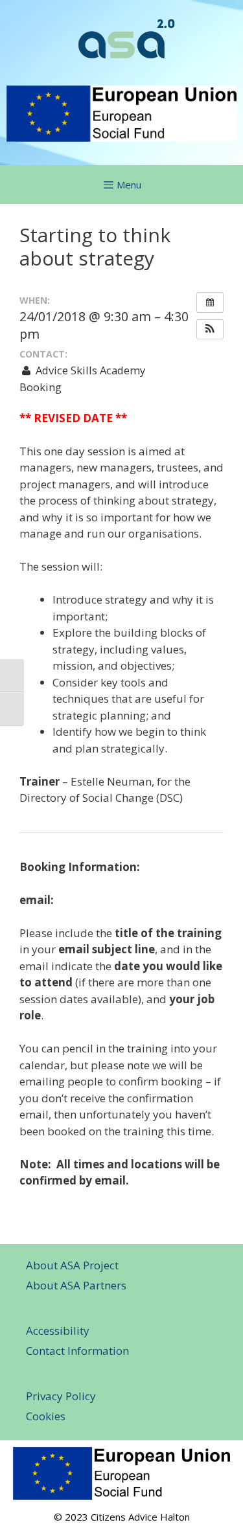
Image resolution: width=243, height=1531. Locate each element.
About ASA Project (72, 1265)
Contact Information (77, 1350)
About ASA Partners (76, 1285)
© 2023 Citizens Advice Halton (122, 1516)
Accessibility (57, 1330)
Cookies (45, 1416)
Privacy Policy (61, 1396)
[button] (210, 329)
